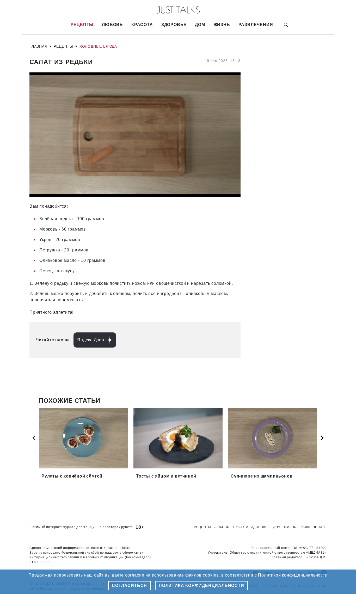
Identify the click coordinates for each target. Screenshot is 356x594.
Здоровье (174, 24)
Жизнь (221, 24)
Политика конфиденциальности (201, 585)
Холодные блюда (98, 46)
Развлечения (255, 24)
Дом (200, 24)
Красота (142, 24)
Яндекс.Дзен (90, 340)
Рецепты (82, 24)
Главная (38, 46)
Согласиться (129, 585)
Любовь (112, 24)
